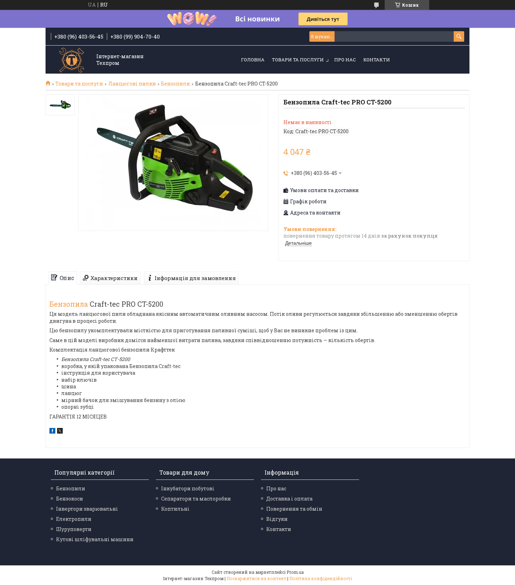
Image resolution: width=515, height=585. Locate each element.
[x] (60, 431)
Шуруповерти (73, 529)
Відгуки (277, 519)
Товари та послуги (298, 59)
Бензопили (175, 84)
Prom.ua (295, 572)
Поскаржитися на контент (256, 578)
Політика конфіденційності (320, 578)
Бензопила (68, 303)
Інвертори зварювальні (87, 508)
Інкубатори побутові (187, 488)
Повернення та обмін (294, 508)
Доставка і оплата (289, 498)
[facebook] (52, 431)
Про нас (345, 59)
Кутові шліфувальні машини (94, 539)
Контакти (376, 59)
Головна (253, 59)
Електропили (73, 519)
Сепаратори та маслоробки (196, 498)
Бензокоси (69, 498)
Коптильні (175, 508)
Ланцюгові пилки (132, 84)
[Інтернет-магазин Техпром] (72, 60)
